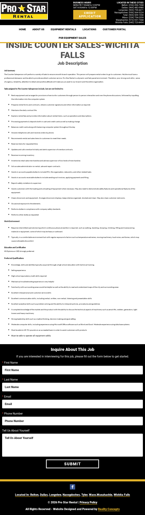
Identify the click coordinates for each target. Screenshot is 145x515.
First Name (10, 362)
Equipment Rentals (63, 29)
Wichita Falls (122, 494)
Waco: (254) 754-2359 (133, 17)
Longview (55, 494)
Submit (72, 464)
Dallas (44, 494)
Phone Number (12, 413)
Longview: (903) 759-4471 (131, 10)
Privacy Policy (88, 502)
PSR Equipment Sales (72, 37)
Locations (89, 29)
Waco (92, 494)
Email (6, 396)
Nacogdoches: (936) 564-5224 (129, 12)
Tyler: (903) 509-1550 (133, 15)
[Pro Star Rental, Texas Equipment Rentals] (24, 11)
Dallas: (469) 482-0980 (133, 7)
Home (22, 29)
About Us (38, 29)
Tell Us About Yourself (16, 430)
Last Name (10, 379)
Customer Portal (114, 29)
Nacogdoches (71, 494)
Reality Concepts (109, 509)
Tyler (84, 494)
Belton (34, 494)
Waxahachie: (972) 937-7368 (130, 20)
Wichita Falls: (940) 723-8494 (129, 22)
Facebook (72, 487)
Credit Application (90, 14)
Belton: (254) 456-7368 (133, 5)
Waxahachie (104, 494)
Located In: (22, 494)
